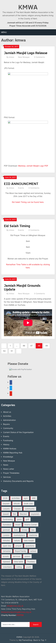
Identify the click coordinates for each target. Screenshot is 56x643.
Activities (7, 416)
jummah (6, 530)
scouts (6, 556)
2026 (5, 498)
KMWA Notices (9, 448)
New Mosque (23, 57)
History (6, 444)
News (5, 465)
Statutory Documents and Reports (18, 481)
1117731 (20, 615)
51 (12, 351)
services (16, 556)
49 (46, 345)
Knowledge (8, 457)
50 (4, 351)
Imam (17, 524)
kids (16, 530)
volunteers (7, 567)
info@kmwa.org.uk (15, 606)
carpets (6, 509)
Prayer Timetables (11, 473)
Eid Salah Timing (17, 225)
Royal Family (20, 551)
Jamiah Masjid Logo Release (25, 52)
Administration (9, 420)
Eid (14, 514)
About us (7, 412)
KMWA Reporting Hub (12, 452)
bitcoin (17, 503)
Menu (4, 32)
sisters (27, 556)
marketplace (19, 535)
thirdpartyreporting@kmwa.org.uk (16, 612)
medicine (33, 535)
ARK (34, 498)
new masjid (29, 540)
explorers (35, 514)
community (30, 509)
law (32, 530)
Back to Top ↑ (39, 640)
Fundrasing (8, 440)
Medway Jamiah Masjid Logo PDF (33, 166)
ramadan (7, 551)
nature (17, 540)
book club (28, 503)
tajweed (6, 561)
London (6, 535)
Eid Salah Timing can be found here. (28, 202)
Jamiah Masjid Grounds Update (22, 287)
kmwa (11, 57)
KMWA (28, 7)
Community (8, 428)
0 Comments (39, 57)
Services (7, 477)
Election (23, 514)
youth (28, 567)
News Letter (8, 469)
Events (21, 188)
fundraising (8, 519)
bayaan (6, 503)
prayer (18, 546)
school (33, 551)
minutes (6, 540)
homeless (7, 524)
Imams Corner (30, 524)
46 (24, 345)
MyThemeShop (25, 640)
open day (7, 546)
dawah (6, 514)
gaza (19, 519)
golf (27, 519)
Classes (17, 509)
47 (31, 345)
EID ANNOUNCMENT (21, 183)
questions (30, 546)
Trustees (31, 561)
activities (16, 498)
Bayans (6, 424)
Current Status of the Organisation (18, 432)
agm (26, 498)
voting (19, 567)
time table (18, 561)
